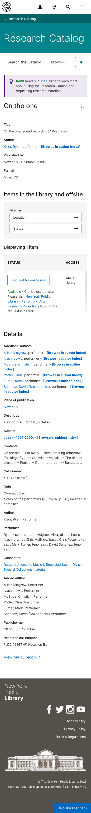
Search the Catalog (24, 62)
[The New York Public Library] (6, 7)
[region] (45, 285)
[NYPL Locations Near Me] (54, 7)
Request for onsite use (28, 280)
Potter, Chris (13, 375)
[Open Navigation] (82, 7)
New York (11, 407)
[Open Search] (68, 7)
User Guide (48, 81)
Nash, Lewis (13, 358)
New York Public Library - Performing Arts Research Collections (28, 301)
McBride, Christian (18, 364)
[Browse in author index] (60, 146)
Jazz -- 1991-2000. (19, 437)
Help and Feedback (72, 808)
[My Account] (40, 7)
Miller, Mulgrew (15, 353)
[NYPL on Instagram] (70, 710)
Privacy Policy (75, 729)
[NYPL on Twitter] (60, 710)
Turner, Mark (13, 381)
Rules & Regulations (71, 737)
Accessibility (76, 721)
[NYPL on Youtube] (81, 710)
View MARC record (20, 657)
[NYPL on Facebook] (49, 710)
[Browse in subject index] (57, 437)
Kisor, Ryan (12, 146)
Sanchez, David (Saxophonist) (27, 386)
